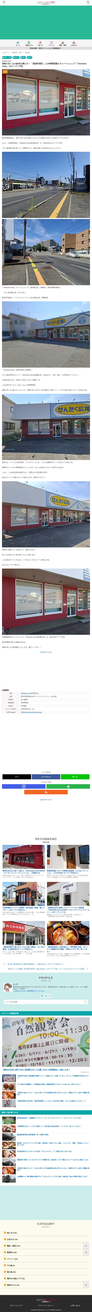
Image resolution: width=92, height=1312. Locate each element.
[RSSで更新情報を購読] (46, 792)
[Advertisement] (46, 22)
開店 (30, 57)
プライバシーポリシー (46, 1305)
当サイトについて (16, 1305)
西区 (24, 57)
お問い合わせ (75, 1305)
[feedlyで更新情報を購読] (68, 786)
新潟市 (17, 57)
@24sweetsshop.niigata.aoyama (31, 712)
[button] (85, 1002)
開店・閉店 (7, 57)
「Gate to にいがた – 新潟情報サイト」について (29, 991)
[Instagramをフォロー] (24, 786)
